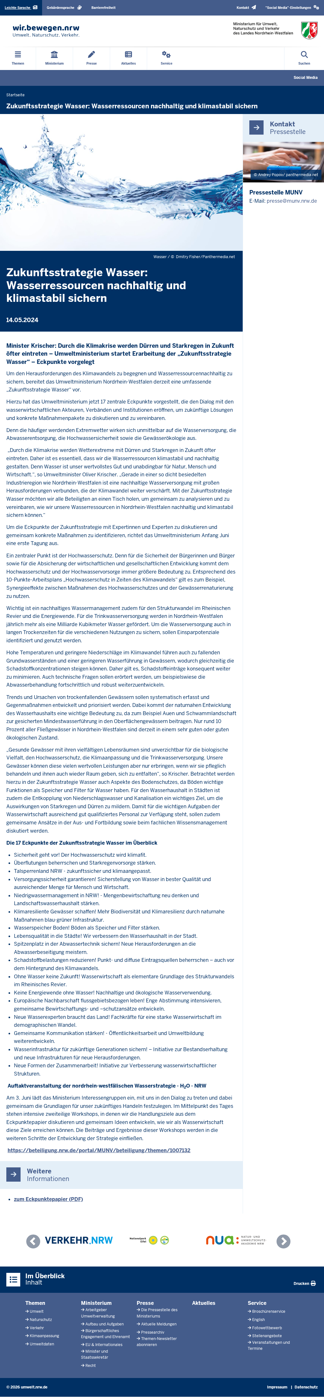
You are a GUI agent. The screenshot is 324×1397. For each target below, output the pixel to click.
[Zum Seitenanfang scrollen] (311, 1385)
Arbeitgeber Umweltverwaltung (98, 1312)
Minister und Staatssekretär (94, 1354)
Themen (35, 1303)
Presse (145, 1303)
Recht (90, 1365)
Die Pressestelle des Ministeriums (157, 1312)
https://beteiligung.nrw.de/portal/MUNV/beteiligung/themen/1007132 (99, 1150)
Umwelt (37, 1311)
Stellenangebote (267, 1335)
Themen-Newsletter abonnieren (157, 1341)
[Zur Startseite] (46, 30)
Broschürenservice (268, 1311)
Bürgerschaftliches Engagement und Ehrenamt (105, 1333)
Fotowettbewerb (267, 1327)
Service (257, 1303)
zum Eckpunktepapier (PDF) (48, 1199)
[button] (292, 8)
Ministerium (96, 1303)
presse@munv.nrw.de (292, 201)
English (258, 1319)
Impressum (277, 1387)
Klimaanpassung (44, 1335)
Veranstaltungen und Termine (269, 1345)
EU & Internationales (103, 1344)
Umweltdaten (42, 1344)
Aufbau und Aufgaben (104, 1324)
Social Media (306, 77)
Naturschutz (41, 1319)
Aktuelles (203, 1303)
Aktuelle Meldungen (159, 1324)
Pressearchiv (152, 1332)
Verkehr (37, 1327)
